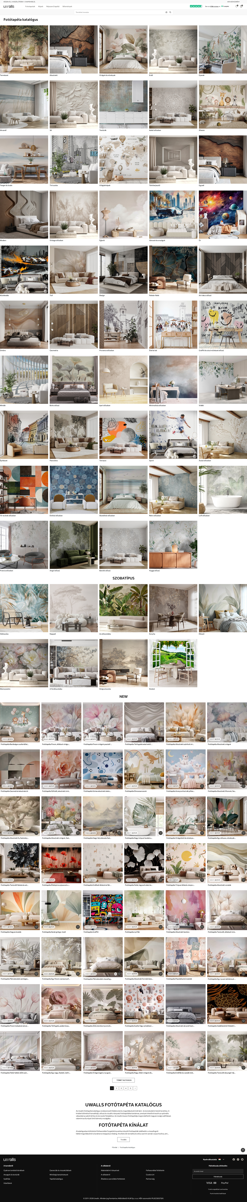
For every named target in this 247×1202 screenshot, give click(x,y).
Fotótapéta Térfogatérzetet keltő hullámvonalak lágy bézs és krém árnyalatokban (139, 744)
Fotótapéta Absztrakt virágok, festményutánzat (56, 838)
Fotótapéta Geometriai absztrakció (14, 791)
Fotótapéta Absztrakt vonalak (219, 885)
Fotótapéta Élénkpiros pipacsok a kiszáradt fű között (56, 885)
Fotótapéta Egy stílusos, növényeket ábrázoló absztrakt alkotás (222, 838)
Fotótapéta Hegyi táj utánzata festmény (98, 838)
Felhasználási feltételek (155, 1170)
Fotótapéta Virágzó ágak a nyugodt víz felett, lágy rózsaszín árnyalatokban (98, 1073)
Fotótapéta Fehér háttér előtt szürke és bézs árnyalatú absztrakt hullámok (15, 1073)
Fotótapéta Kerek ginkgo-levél (54, 932)
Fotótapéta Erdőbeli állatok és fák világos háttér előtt (98, 885)
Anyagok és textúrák (11, 1175)
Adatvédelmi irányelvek (110, 1170)
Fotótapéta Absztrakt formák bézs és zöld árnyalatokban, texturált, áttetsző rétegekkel (139, 979)
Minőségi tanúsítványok (59, 1175)
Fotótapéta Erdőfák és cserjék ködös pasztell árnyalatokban (180, 1073)
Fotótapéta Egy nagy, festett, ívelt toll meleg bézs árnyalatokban (56, 1073)
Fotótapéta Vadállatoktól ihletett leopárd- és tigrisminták (222, 1026)
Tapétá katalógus (56, 1179)
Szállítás (7, 1179)
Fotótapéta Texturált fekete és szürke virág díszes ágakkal (15, 885)
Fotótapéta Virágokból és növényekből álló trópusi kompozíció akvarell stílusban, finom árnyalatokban (180, 838)
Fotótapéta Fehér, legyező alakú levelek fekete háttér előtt (139, 885)
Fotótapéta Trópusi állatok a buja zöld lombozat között (180, 885)
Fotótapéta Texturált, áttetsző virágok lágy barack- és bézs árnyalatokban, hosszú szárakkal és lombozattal (222, 932)
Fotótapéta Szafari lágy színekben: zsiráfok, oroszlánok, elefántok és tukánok (139, 1026)
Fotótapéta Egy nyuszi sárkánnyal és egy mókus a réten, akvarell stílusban (222, 979)
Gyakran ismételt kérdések (14, 1170)
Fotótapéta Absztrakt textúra (177, 932)
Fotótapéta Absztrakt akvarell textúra (180, 1026)
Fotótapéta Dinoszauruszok (136, 791)
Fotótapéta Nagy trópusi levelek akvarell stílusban (139, 838)
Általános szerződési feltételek (113, 1179)
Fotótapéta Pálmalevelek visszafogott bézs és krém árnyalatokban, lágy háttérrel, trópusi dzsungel (98, 979)
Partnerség (150, 1179)
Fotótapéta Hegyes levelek (11, 932)
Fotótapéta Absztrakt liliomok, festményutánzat (222, 791)
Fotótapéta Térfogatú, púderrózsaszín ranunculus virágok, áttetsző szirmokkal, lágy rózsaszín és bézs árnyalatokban (56, 1026)
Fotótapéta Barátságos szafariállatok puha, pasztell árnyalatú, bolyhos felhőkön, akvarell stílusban (15, 744)
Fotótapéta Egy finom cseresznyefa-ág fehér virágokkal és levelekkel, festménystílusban (56, 979)
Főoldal (114, 1147)
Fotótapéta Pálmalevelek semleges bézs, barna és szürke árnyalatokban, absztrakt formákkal (15, 979)
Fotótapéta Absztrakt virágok (219, 744)
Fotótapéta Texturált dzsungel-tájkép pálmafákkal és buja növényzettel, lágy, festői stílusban (222, 1073)
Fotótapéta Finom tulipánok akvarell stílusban (15, 1026)
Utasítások (8, 1183)
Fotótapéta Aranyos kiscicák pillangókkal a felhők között (180, 791)
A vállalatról (105, 1175)
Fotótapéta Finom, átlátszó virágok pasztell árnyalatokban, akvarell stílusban (56, 744)
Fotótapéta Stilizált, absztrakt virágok (56, 791)
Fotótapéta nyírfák (132, 932)
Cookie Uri (150, 1175)
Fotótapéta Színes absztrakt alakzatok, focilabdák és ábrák (98, 791)
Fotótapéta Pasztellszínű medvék (179, 979)
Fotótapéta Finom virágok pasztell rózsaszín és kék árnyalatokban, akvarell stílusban (98, 744)
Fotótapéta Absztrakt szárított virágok (180, 744)
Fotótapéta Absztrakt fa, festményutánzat (15, 838)
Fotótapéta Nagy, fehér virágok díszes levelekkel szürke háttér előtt (139, 1073)
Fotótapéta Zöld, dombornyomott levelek (98, 1026)
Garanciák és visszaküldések (60, 1170)
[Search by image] (166, 12)
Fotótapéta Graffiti (91, 932)
